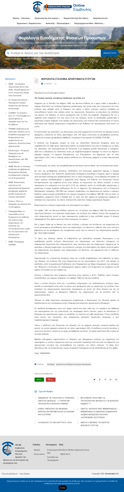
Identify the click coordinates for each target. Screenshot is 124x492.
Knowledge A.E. (112, 474)
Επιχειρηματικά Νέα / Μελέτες (89, 23)
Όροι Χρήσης (25, 474)
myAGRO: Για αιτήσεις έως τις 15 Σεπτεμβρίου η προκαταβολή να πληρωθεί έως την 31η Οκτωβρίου (19, 119)
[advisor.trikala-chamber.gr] (116, 379)
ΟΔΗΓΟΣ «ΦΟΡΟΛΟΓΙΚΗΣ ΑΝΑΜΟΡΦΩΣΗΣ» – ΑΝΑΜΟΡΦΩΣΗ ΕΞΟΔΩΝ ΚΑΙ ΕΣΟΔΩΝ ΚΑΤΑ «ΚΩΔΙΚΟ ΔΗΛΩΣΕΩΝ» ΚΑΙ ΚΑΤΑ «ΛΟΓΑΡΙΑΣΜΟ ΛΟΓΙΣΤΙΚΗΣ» (100, 413)
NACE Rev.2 (65, 454)
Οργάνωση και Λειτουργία (47, 18)
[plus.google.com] (110, 379)
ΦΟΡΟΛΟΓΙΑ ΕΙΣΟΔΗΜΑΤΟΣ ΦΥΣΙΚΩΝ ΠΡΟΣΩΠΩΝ (73, 364)
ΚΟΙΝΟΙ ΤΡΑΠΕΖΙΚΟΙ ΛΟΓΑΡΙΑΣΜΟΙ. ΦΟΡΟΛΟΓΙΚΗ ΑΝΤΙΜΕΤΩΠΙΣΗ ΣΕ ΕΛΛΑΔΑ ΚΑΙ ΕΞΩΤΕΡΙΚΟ (56, 412)
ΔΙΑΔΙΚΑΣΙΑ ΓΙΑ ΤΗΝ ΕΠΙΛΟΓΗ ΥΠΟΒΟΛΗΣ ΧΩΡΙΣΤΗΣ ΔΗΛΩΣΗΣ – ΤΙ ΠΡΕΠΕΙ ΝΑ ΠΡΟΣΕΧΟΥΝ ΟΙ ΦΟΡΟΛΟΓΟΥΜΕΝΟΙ (56, 401)
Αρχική (10, 43)
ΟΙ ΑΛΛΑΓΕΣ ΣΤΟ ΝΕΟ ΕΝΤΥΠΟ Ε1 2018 (55, 422)
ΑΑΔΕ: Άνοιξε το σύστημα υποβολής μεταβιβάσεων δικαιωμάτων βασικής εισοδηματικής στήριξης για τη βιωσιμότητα (19, 172)
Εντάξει (63, 488)
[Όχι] (121, 486)
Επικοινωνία (39, 454)
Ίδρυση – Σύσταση (21, 18)
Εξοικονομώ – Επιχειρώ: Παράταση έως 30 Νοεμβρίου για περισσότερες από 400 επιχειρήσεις (18, 156)
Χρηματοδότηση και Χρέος (76, 18)
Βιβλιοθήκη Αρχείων (24, 43)
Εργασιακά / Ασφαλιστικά (29, 23)
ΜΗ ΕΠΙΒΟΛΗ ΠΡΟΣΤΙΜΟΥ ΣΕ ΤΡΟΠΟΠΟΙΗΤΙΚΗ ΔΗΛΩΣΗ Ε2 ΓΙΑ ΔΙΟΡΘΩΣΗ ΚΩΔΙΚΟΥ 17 (100, 401)
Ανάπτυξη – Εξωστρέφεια (58, 23)
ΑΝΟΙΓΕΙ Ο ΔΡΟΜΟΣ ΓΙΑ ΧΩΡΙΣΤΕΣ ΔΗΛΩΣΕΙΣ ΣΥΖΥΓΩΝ (95, 424)
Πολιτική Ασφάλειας (9, 474)
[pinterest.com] (105, 379)
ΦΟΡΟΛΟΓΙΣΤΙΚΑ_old (43, 43)
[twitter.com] (94, 379)
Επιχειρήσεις (48, 59)
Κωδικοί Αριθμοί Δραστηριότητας (74, 450)
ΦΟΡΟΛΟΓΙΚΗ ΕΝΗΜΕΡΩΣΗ (65, 43)
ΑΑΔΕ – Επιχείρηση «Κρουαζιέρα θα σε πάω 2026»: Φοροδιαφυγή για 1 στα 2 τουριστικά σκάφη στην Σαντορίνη (19, 90)
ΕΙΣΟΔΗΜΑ (83, 43)
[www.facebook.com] (100, 379)
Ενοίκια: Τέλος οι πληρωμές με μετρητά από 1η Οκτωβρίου (19, 204)
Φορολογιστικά (100, 18)
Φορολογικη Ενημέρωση (32, 59)
